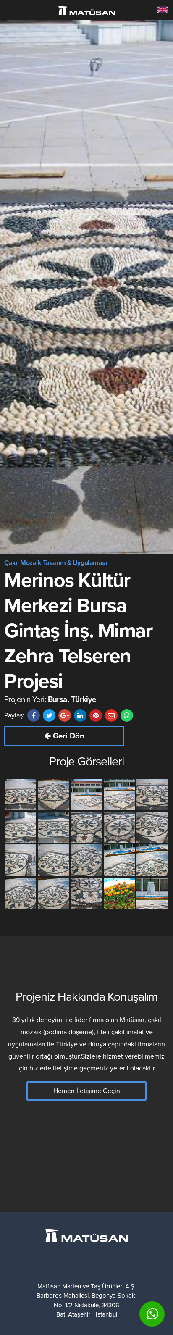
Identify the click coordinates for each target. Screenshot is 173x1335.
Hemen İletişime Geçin (86, 1091)
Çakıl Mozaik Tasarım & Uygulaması (55, 563)
